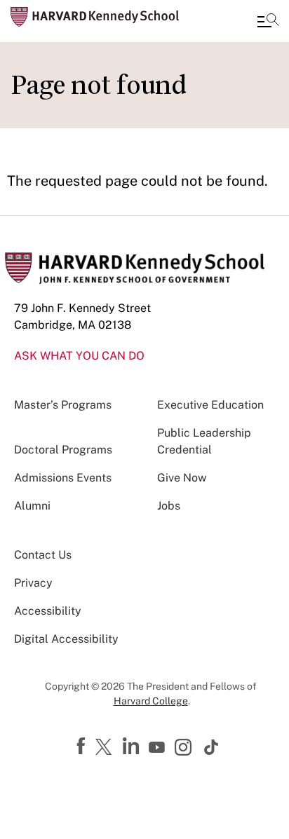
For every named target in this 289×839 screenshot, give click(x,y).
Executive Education (210, 404)
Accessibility (47, 611)
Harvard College (151, 701)
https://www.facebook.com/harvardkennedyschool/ (82, 746)
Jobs (168, 505)
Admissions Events (63, 477)
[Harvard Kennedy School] (95, 17)
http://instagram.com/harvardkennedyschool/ (185, 748)
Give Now (181, 477)
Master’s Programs (63, 404)
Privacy (33, 582)
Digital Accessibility (66, 639)
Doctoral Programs (63, 449)
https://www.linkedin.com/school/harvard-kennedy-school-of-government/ (132, 746)
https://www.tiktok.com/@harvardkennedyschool (211, 747)
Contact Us (43, 554)
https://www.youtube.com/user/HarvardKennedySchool (158, 748)
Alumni (32, 505)
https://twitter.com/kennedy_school (105, 748)
